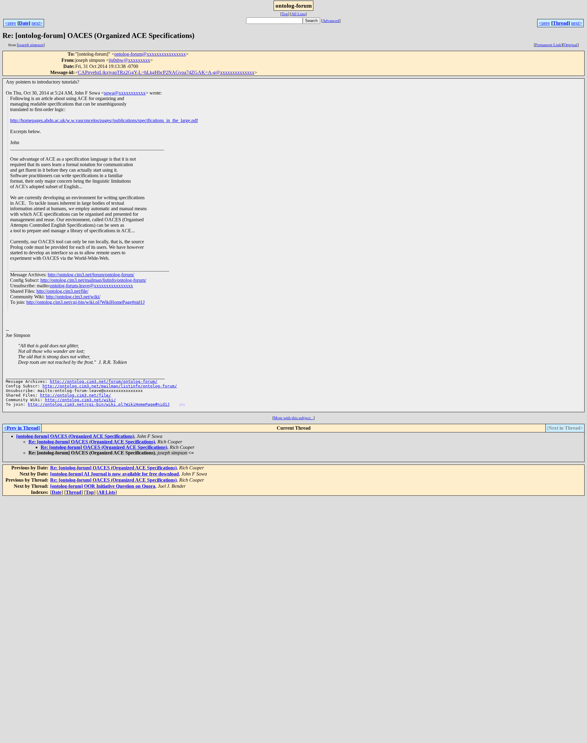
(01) (182, 404)
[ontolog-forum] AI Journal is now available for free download (114, 473)
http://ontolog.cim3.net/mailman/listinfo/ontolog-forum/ (93, 280)
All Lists (298, 14)
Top (285, 14)
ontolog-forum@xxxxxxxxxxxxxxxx (150, 54)
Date (24, 23)
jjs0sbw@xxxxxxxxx (129, 60)
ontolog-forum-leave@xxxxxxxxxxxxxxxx (91, 285)
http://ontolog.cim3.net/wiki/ (73, 296)
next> (36, 23)
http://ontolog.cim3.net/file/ (62, 291)
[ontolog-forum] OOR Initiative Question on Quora (102, 486)
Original (571, 45)
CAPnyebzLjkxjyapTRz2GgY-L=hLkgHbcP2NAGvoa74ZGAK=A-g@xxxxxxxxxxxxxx (166, 72)
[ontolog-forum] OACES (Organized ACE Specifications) (75, 436)
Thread (560, 23)
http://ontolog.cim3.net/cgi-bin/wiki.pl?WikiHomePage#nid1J (85, 302)
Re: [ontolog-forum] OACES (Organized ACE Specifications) (91, 441)
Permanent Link (548, 45)
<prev (10, 23)
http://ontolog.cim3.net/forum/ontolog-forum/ (91, 274)
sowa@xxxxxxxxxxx (125, 92)
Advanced (331, 20)
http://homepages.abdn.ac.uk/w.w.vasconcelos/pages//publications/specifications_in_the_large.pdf (104, 120)
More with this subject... (293, 418)
